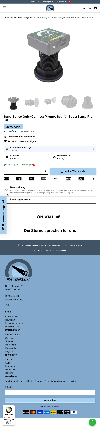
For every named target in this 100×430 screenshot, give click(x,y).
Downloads (10, 348)
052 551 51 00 (12, 296)
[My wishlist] (90, 8)
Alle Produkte (11, 316)
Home (6, 17)
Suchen (8, 359)
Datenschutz (11, 369)
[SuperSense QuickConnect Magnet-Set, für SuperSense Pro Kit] (50, 54)
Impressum (10, 366)
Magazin (9, 351)
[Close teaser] (8, 195)
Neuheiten (10, 320)
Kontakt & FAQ (12, 334)
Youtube (9, 341)
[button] (3, 215)
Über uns (9, 338)
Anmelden (50, 400)
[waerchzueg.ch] (49, 8)
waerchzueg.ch (53, 406)
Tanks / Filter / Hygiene (21, 17)
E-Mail (8, 387)
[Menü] (13, 406)
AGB (7, 363)
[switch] (8, 422)
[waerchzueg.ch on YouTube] (9, 306)
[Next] (66, 91)
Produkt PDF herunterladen (21, 137)
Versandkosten (28, 131)
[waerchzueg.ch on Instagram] (6, 306)
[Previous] (33, 91)
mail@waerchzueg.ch (15, 299)
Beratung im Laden (14, 323)
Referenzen (10, 345)
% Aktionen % (12, 326)
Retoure (9, 373)
